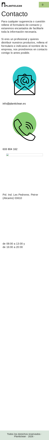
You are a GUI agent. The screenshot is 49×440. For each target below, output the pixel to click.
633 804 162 (10, 149)
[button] (36, 4)
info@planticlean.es (14, 103)
